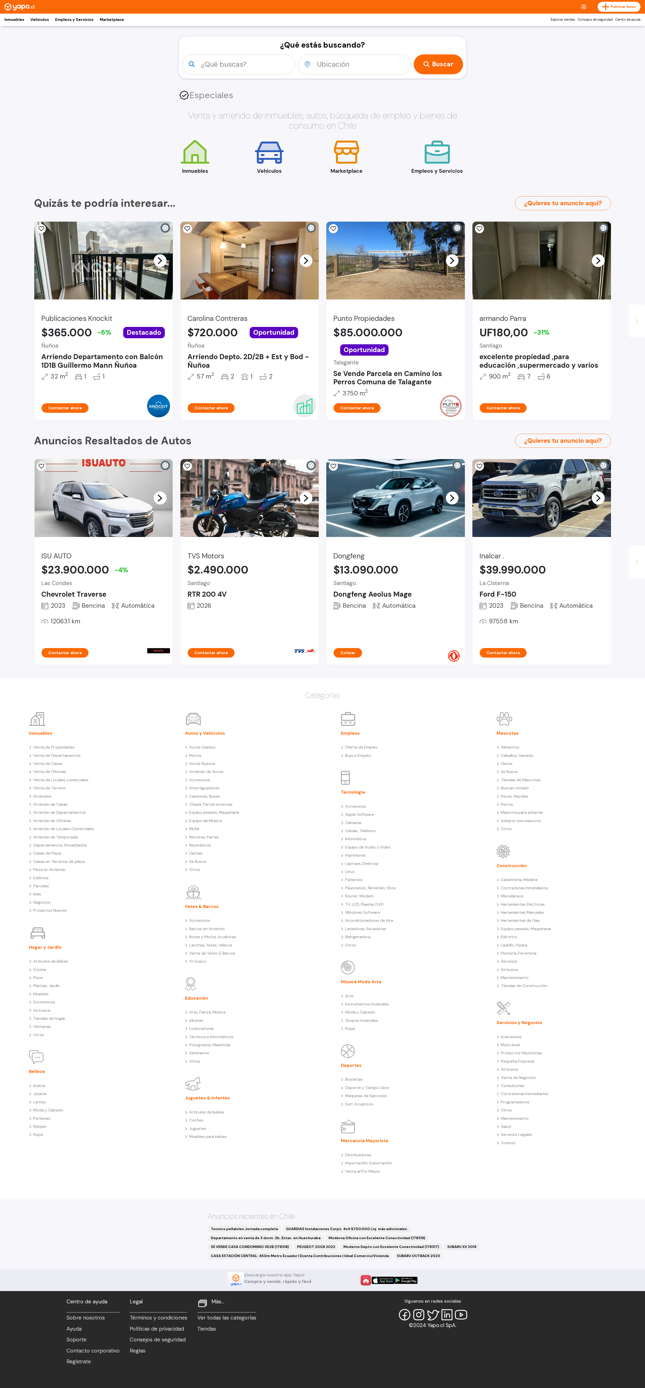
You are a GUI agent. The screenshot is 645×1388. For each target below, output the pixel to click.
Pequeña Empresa (517, 1061)
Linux (349, 871)
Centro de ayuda (627, 20)
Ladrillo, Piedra (514, 945)
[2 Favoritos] (333, 466)
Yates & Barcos (202, 906)
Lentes (39, 1102)
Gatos (506, 763)
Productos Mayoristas (521, 1053)
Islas (37, 894)
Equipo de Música (205, 820)
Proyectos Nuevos (50, 910)
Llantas (196, 853)
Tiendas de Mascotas (521, 780)
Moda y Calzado (48, 1110)
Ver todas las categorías (226, 1317)
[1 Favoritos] (333, 228)
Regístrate (79, 1361)
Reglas (137, 1350)
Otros (38, 1034)
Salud (506, 1126)
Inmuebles (14, 19)
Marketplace (112, 19)
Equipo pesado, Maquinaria (214, 812)
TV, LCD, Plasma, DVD (364, 904)
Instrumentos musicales (367, 1004)
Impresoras (355, 855)
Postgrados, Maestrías (210, 1044)
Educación (196, 998)
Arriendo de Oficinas (52, 820)
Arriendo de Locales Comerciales (63, 828)
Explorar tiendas (563, 20)
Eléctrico (509, 936)
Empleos (350, 733)
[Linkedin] (447, 1315)
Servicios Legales (516, 1134)
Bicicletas (354, 1079)
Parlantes (354, 879)
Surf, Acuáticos (359, 1104)
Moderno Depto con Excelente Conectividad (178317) (391, 1246)
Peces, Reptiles (514, 796)
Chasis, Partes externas (211, 804)
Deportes (351, 1065)
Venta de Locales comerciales (60, 780)
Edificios (41, 878)
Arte (349, 996)
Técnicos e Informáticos (211, 1036)
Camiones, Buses (204, 796)
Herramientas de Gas (520, 920)
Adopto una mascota (521, 820)
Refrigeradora (357, 936)
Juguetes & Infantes (207, 1098)
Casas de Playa (47, 853)
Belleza (37, 1071)
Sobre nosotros (86, 1317)
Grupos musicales (361, 1020)
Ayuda (74, 1328)
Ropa (38, 1134)
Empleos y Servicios (74, 19)
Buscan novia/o (515, 788)
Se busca (41, 1010)
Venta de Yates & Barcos (212, 953)
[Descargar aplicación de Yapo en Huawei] (366, 1280)
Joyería (39, 1093)
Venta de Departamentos (57, 755)
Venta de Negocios (518, 1077)
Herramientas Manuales (522, 912)
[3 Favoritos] (187, 228)
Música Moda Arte (361, 982)
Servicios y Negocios (519, 1023)
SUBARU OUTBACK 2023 (418, 1256)
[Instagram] (419, 1315)
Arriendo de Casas (50, 804)
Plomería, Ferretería (518, 953)
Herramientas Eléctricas (523, 904)
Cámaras (353, 822)
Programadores (515, 1102)
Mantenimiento (515, 977)
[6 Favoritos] (41, 228)
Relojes (39, 1126)
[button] (160, 260)
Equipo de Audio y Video (368, 847)
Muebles (41, 994)
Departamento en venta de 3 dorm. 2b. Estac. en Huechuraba (265, 1238)
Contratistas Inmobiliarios (524, 888)
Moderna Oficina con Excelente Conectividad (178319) (377, 1238)
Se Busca (197, 861)
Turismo (508, 1142)
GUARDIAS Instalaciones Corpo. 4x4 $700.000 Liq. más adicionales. (347, 1229)
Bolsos (39, 1085)
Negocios (41, 902)
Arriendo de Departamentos (59, 812)
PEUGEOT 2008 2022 (316, 1246)
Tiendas (206, 1328)
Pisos (38, 977)
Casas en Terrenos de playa (59, 861)
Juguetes (197, 1128)
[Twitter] (433, 1315)
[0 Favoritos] (479, 228)
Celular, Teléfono (360, 830)
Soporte (76, 1339)
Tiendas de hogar (49, 1018)
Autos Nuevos (202, 763)
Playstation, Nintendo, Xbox (370, 888)
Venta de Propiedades (54, 747)
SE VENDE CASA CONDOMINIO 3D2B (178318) (250, 1246)
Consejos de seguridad (595, 20)
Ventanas (42, 1026)
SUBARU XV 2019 (461, 1246)
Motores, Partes (204, 837)
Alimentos (510, 747)
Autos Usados (202, 747)
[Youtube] (461, 1315)
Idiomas (196, 1020)
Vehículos (39, 19)
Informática (355, 838)
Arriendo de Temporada (55, 837)
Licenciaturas (201, 1028)
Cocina (39, 969)
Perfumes (41, 1118)
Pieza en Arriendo (49, 869)
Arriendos (42, 796)
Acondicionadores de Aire (369, 920)
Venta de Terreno (49, 788)
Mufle (194, 828)
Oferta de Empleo (361, 747)
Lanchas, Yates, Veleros (210, 945)
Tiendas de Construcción (524, 985)
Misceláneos (512, 896)
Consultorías (512, 1085)
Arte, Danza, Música (207, 1012)
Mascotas (508, 733)
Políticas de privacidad (157, 1328)
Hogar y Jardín (45, 947)
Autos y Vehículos (205, 733)
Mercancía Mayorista (364, 1141)
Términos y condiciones (158, 1317)
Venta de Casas (47, 763)
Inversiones (511, 1036)
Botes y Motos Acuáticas (212, 936)
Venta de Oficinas (49, 771)
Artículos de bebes (206, 1112)
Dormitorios (44, 1002)
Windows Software (362, 912)
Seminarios (199, 1053)
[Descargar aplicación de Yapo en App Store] (383, 1280)
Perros (507, 804)
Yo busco (197, 961)
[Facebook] (405, 1315)
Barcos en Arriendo (207, 928)
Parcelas (41, 886)
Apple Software (359, 814)
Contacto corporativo (93, 1350)
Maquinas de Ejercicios (366, 1095)
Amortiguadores (204, 788)
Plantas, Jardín (46, 985)
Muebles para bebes (208, 1136)
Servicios (509, 961)
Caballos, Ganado (517, 755)
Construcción (512, 866)
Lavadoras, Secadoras (365, 928)
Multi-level (510, 1044)
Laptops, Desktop (361, 863)
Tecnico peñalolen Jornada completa (244, 1229)
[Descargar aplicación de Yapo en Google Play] (406, 1280)
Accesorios (199, 780)
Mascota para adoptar (522, 812)
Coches (196, 1120)
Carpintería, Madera (519, 879)
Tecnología (353, 792)
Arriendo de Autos (206, 771)
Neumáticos (200, 845)
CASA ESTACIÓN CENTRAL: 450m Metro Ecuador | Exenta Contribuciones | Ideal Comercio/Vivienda (300, 1256)
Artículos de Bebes (50, 961)
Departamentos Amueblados (60, 845)
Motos (195, 755)
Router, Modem (359, 896)
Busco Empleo (358, 755)
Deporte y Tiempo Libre (367, 1087)
